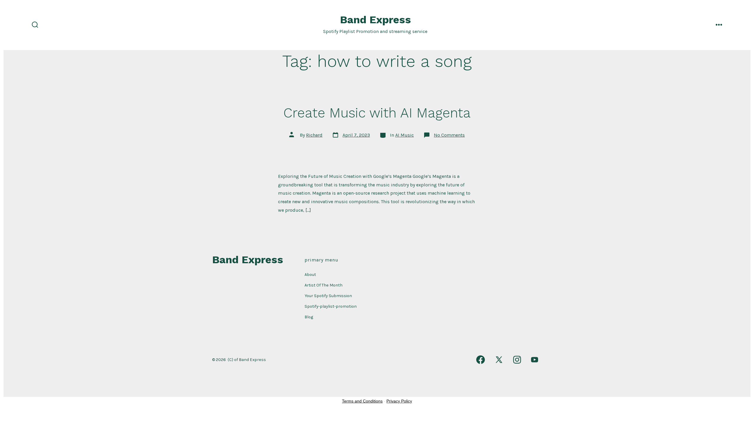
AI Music (404, 135)
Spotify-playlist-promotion (331, 306)
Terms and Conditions (362, 401)
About (310, 274)
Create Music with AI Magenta (377, 113)
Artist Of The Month (324, 285)
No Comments (449, 135)
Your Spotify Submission (328, 295)
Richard (314, 135)
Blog (309, 316)
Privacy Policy (399, 401)
